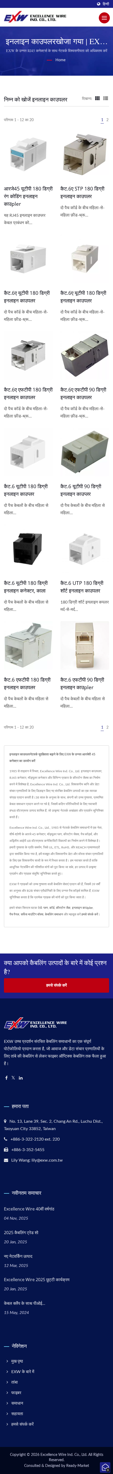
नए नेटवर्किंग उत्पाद (18, 1256)
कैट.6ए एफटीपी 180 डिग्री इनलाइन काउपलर (28, 393)
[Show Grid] (97, 98)
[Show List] (105, 98)
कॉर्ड (51, 907)
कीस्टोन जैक (63, 907)
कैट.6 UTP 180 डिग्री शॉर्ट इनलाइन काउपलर (81, 587)
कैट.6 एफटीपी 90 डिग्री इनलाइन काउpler (82, 683)
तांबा (14, 1382)
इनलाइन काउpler (82, 907)
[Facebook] (6, 1078)
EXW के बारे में (22, 1372)
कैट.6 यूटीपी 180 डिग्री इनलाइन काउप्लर (26, 490)
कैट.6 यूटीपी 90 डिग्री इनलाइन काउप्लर (80, 490)
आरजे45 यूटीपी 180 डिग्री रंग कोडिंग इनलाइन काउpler (28, 196)
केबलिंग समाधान (54, 914)
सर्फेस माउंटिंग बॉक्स (32, 914)
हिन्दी (106, 4)
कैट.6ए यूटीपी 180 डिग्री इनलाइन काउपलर (27, 297)
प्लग (45, 907)
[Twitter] (13, 1078)
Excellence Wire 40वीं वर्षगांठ (29, 1209)
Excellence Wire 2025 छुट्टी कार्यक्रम (36, 1279)
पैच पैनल (14, 914)
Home (60, 60)
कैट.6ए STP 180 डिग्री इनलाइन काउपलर (82, 192)
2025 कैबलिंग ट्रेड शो (21, 1232)
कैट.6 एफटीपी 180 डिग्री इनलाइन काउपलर (27, 683)
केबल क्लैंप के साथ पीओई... (24, 1303)
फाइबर (16, 1393)
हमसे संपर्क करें (89, 914)
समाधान (17, 1403)
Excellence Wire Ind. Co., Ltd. (63, 1455)
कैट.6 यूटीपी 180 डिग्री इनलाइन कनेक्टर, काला (26, 587)
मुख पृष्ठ (17, 1361)
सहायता (17, 1414)
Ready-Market (77, 1466)
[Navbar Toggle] (104, 17)
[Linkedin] (21, 1078)
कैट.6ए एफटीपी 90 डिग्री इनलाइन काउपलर (83, 393)
